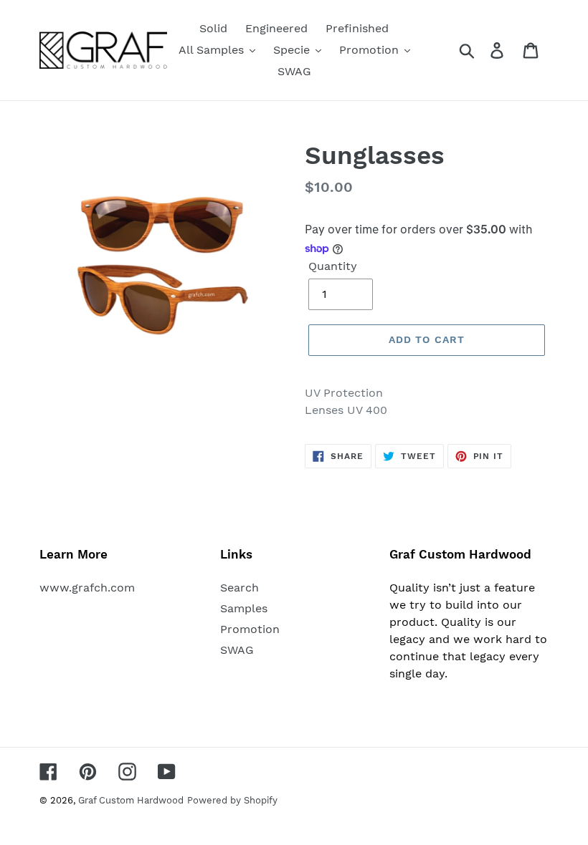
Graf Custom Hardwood (131, 800)
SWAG (237, 650)
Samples (243, 608)
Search (239, 587)
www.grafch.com (87, 587)
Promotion (250, 629)
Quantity (332, 266)
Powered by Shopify (232, 800)
